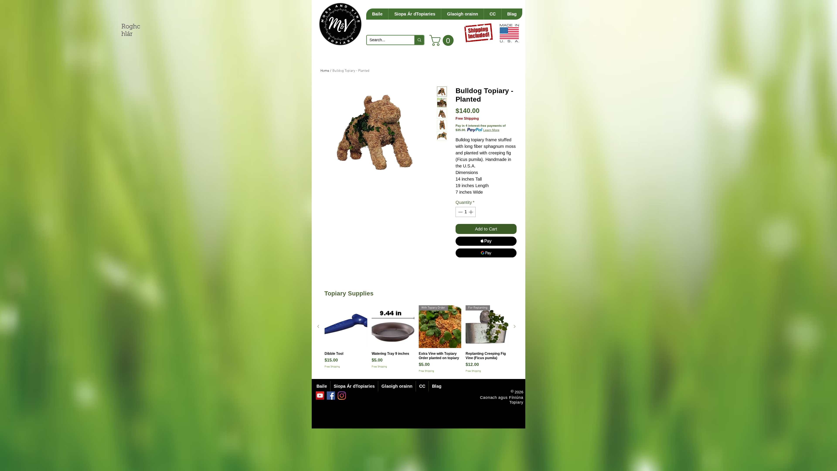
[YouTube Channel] (320, 395)
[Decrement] (460, 212)
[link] (442, 40)
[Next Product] (514, 326)
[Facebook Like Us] (331, 395)
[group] (416, 339)
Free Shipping (467, 118)
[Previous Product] (318, 326)
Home (324, 71)
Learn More (491, 130)
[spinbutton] (466, 212)
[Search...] (419, 40)
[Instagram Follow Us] (342, 395)
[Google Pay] (486, 253)
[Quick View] (346, 326)
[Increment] (471, 212)
